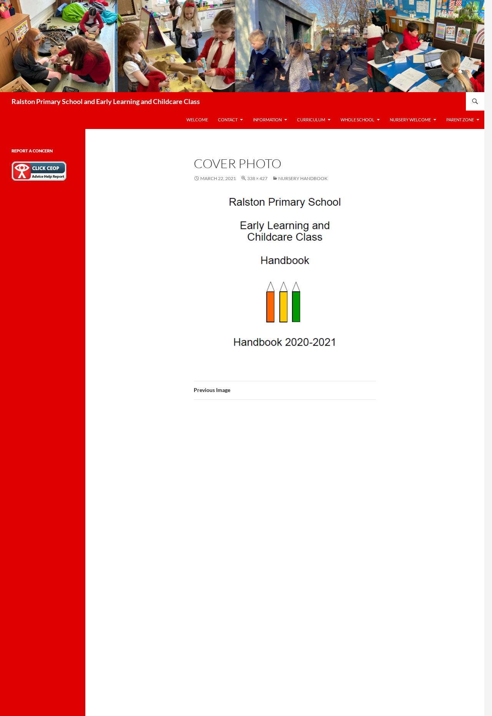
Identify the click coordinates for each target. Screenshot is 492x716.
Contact (228, 119)
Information (267, 119)
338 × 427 (257, 178)
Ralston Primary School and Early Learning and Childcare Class (106, 101)
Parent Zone (460, 119)
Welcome (197, 119)
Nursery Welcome (410, 119)
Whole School (357, 119)
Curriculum (311, 119)
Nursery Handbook (302, 178)
